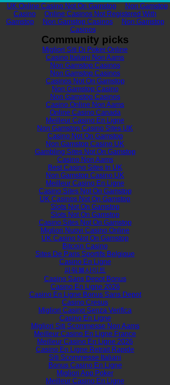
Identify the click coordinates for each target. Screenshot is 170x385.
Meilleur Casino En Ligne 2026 (85, 341)
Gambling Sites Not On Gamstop (85, 151)
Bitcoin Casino (85, 246)
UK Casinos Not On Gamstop (85, 199)
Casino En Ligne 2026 (85, 286)
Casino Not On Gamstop (85, 136)
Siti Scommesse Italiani (85, 357)
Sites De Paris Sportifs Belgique (85, 254)
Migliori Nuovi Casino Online (85, 230)
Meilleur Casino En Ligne (85, 120)
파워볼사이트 (85, 270)
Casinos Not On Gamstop (85, 81)
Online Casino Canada (85, 112)
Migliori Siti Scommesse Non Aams (85, 326)
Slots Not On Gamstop (85, 206)
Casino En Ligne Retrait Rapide (85, 349)
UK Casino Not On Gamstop (85, 238)
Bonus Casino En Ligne (85, 365)
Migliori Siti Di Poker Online (85, 49)
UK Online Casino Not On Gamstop (61, 6)
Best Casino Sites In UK (85, 167)
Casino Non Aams (85, 159)
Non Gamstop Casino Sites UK (85, 128)
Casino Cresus (85, 302)
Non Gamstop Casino (85, 89)
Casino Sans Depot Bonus (85, 278)
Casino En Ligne (85, 261)
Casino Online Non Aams (85, 104)
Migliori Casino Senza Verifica (85, 310)
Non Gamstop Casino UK (85, 144)
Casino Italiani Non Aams (85, 57)
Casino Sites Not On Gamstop (85, 191)
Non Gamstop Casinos (78, 21)
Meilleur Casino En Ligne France (85, 333)
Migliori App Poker (85, 373)
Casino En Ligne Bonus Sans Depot (85, 294)
